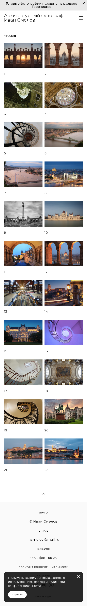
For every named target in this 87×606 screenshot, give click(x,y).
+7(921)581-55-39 (43, 557)
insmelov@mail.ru (43, 539)
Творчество (41, 6)
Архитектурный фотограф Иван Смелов (33, 18)
